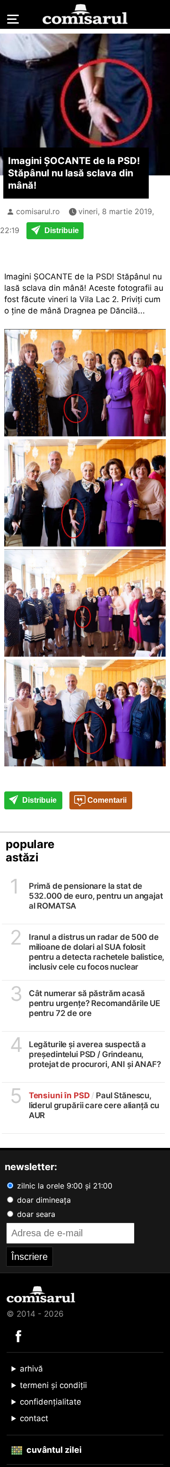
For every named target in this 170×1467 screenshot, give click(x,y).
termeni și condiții (53, 1385)
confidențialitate (50, 1401)
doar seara (35, 1214)
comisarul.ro (38, 211)
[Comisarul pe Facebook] (18, 1335)
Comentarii (106, 800)
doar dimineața (43, 1200)
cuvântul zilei (53, 1450)
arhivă (31, 1368)
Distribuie (60, 230)
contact (34, 1418)
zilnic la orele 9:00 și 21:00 (63, 1185)
